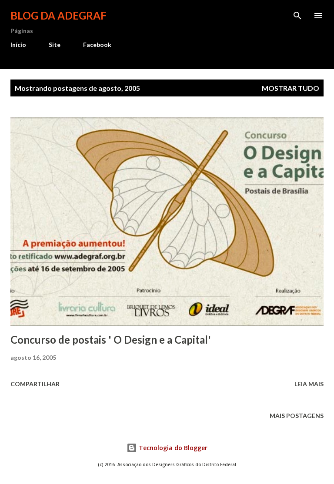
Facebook (97, 44)
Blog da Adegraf (58, 15)
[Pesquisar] (297, 15)
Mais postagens (297, 415)
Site (54, 44)
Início (18, 44)
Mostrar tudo (290, 88)
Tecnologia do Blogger (172, 448)
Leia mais (309, 384)
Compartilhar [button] (35, 384)
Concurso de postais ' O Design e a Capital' (110, 339)
